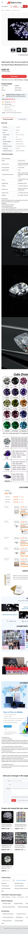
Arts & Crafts (7, 10)
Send (14, 800)
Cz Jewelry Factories (20, 913)
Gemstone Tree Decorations (9, 907)
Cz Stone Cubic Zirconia (8, 917)
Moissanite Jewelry (19, 883)
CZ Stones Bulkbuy (19, 920)
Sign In (3, 112)
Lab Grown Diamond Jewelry (21, 888)
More (2, 923)
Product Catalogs (22, 880)
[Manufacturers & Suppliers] (14, 2)
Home (2, 10)
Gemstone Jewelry (7, 903)
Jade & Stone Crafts (16, 10)
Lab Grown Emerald (5, 888)
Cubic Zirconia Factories (8, 913)
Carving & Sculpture (18, 903)
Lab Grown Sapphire (19, 886)
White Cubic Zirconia (7, 920)
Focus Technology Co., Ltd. (18, 928)
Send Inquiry (14, 76)
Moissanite (3, 883)
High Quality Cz (19, 917)
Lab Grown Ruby (5, 886)
